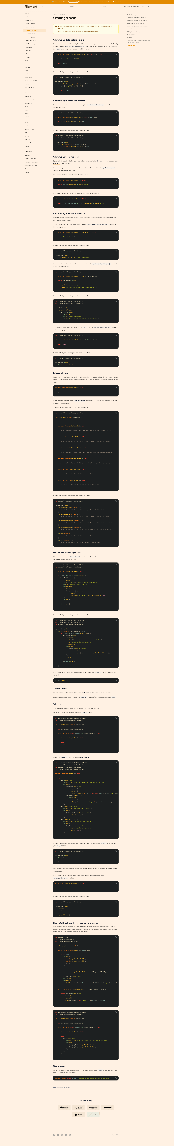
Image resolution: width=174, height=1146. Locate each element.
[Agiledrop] (93, 1107)
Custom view (131, 45)
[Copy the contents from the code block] (116, 54)
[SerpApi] (107, 1107)
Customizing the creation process (137, 20)
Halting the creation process (135, 32)
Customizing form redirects (135, 23)
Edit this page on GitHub (62, 1087)
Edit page (100, 161)
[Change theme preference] (147, 6)
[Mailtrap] (78, 1114)
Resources (62, 14)
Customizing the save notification (137, 26)
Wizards (129, 37)
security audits (73, 2)
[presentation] (86, 451)
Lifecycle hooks (131, 29)
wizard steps (84, 757)
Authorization (131, 35)
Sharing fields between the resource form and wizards (139, 41)
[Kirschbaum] (64, 1107)
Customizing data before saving (136, 17)
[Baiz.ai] (78, 1107)
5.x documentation (92, 31)
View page (56, 163)
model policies (86, 693)
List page (87, 175)
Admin (55, 14)
